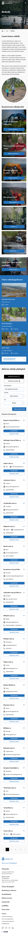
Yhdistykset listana (13, 376)
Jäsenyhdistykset (6, 894)
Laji (5, 399)
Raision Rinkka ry (9, 685)
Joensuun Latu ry (9, 480)
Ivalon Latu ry (8, 463)
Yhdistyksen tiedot (14, 434)
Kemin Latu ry (8, 546)
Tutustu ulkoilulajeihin (8, 887)
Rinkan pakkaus (13, 202)
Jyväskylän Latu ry (10, 503)
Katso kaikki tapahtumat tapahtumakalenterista (9, 359)
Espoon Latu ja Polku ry (11, 420)
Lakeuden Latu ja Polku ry (12, 593)
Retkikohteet (13, 251)
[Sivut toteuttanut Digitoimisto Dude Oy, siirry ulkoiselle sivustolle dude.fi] (5, 932)
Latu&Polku (5, 906)
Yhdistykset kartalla (13, 381)
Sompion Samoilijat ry (11, 768)
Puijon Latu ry (8, 662)
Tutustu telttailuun (13, 129)
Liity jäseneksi (14, 430)
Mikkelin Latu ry (9, 616)
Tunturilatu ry (8, 808)
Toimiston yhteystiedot (7, 916)
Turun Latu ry (8, 831)
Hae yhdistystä (7, 385)
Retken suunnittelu (13, 153)
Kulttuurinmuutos (7, 898)
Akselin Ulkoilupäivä (7, 323)
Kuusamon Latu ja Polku (11, 569)
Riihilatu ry (7, 728)
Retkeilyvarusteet (13, 178)
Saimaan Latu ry (9, 748)
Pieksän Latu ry (8, 639)
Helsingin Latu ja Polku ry (12, 440)
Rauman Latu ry (8, 705)
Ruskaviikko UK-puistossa (8, 299)
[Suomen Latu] (7, 4)
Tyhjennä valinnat (18, 409)
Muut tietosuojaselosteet (7, 919)
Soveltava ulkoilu (13, 269)
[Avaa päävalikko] (25, 3)
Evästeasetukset (5, 923)
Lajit (7, 31)
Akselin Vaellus (5, 348)
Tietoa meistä (5, 909)
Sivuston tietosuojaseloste (8, 921)
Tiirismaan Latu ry (9, 788)
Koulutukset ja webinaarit (9, 890)
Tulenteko (13, 226)
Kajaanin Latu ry (9, 526)
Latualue (6, 392)
